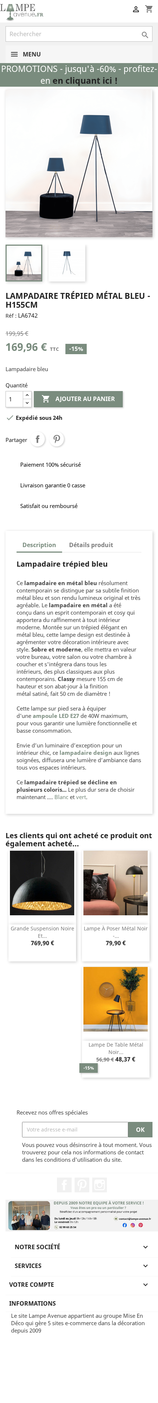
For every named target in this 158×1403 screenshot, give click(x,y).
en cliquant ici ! (85, 80)
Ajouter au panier (78, 398)
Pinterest (56, 439)
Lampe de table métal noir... (116, 1048)
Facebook (64, 1185)
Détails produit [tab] (91, 545)
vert (81, 797)
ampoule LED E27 (56, 715)
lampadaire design (86, 752)
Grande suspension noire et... (42, 932)
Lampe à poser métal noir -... (116, 932)
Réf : (11, 315)
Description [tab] (39, 545)
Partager (37, 439)
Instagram (99, 1185)
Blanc (61, 797)
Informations (32, 1303)
